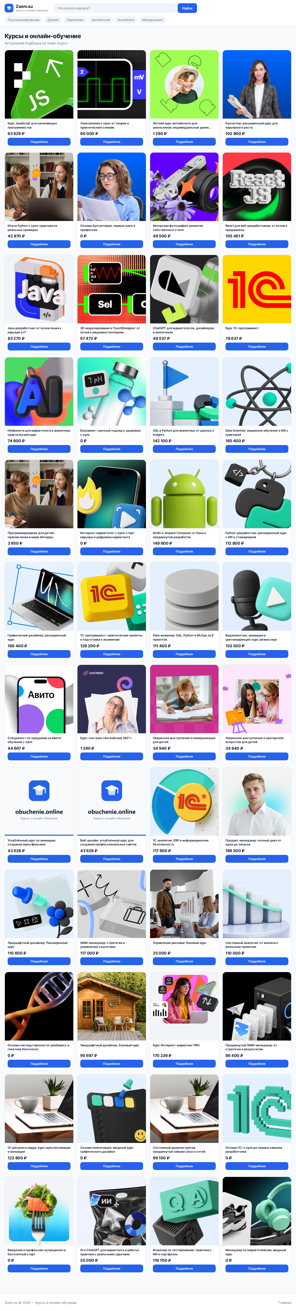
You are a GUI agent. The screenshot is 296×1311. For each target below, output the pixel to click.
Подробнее (39, 142)
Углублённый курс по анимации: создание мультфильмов (32, 842)
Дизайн (53, 20)
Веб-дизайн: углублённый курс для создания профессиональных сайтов (108, 842)
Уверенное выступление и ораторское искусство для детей (254, 740)
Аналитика (126, 20)
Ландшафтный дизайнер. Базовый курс (109, 1045)
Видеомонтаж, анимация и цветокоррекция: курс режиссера (251, 637)
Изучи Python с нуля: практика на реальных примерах (32, 228)
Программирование (24, 20)
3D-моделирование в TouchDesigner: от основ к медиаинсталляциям (110, 330)
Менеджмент (152, 20)
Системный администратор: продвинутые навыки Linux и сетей (179, 1150)
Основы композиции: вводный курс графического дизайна (107, 1150)
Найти (187, 8)
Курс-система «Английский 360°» (106, 738)
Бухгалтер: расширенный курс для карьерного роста (251, 125)
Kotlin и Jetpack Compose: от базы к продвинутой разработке (179, 535)
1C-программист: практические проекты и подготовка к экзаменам (111, 637)
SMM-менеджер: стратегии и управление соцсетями (102, 945)
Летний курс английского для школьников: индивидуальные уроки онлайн (181, 127)
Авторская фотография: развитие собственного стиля (178, 228)
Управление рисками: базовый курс (180, 943)
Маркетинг (75, 20)
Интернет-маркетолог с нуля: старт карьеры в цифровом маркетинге (107, 535)
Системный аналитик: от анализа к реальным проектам (251, 945)
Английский (101, 20)
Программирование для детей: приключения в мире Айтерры (31, 535)
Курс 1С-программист (242, 328)
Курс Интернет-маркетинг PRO (176, 1045)
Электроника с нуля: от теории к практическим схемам (104, 125)
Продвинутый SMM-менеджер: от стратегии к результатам (251, 1047)
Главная (284, 1303)
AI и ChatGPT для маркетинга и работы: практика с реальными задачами (109, 1252)
